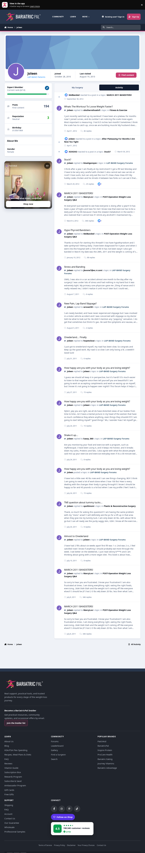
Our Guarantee (11, 822)
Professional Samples (14, 831)
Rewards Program (13, 776)
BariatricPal (103, 745)
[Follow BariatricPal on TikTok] (77, 809)
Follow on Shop (65, 817)
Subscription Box (12, 772)
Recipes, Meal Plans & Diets (17, 754)
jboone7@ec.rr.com (92, 270)
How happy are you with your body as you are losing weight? (97, 367)
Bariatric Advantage (107, 767)
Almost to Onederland (76, 536)
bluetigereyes (90, 163)
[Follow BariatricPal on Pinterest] (69, 809)
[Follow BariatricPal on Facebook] (54, 809)
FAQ (6, 759)
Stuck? (107, 151)
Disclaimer (71, 845)
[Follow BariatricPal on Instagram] (62, 809)
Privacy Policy (59, 845)
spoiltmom (88, 506)
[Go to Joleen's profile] (59, 108)
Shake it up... (71, 435)
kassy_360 (88, 438)
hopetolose (88, 340)
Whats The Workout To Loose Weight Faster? (88, 106)
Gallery (54, 750)
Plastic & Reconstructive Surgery (120, 506)
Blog (6, 745)
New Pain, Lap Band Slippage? (80, 303)
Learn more (5, 5)
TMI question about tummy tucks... (83, 502)
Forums (54, 741)
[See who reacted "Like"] (99, 184)
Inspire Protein (105, 750)
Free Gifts (9, 794)
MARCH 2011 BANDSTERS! (119, 95)
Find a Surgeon (58, 754)
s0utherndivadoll (91, 110)
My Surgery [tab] (77, 87)
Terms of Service (45, 845)
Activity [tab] (119, 87)
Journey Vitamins (106, 763)
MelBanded (74, 95)
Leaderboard (57, 745)
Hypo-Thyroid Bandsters (77, 230)
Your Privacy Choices (86, 845)
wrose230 (88, 307)
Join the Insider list (16, 723)
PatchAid (102, 741)
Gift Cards (9, 790)
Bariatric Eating (105, 759)
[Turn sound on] (47, 166)
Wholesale (9, 827)
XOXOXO (73, 151)
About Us (8, 741)
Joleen (70, 110)
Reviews (8, 763)
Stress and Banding (74, 266)
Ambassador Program (15, 785)
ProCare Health (105, 754)
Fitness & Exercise (118, 110)
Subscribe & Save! (13, 781)
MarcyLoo (88, 197)
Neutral (16, 119)
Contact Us (9, 818)
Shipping (8, 805)
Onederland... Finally (75, 337)
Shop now (28, 204)
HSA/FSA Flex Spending (15, 750)
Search (54, 759)
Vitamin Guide (11, 767)
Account (8, 813)
